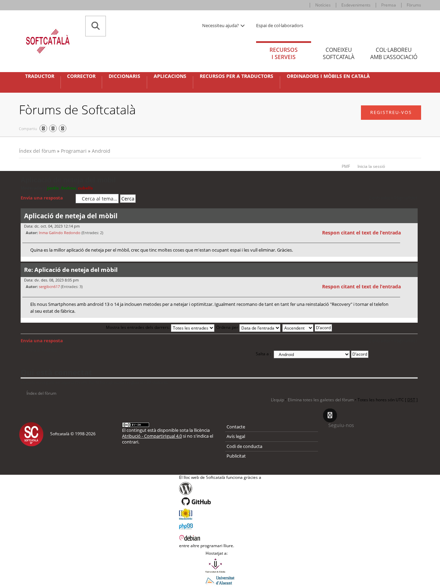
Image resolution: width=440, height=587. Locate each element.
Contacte (236, 427)
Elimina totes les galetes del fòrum (321, 400)
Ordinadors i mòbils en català (328, 76)
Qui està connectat (56, 372)
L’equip (277, 400)
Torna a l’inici (412, 261)
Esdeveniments (356, 5)
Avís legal (236, 436)
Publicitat (236, 456)
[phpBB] (220, 525)
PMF (346, 166)
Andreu (68, 188)
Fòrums (414, 5)
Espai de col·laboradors (279, 25)
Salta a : (263, 354)
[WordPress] (220, 488)
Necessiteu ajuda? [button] (221, 25)
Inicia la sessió (371, 166)
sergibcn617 (49, 286)
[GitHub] (220, 501)
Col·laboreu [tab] (393, 53)
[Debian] (220, 537)
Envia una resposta (42, 198)
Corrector (81, 76)
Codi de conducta (244, 446)
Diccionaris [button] (124, 76)
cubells (85, 188)
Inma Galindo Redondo (59, 232)
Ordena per (227, 327)
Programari (74, 151)
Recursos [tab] (284, 53)
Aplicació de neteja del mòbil (68, 180)
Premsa (388, 5)
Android (101, 151)
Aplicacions (170, 76)
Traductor (39, 76)
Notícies (323, 5)
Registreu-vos (391, 112)
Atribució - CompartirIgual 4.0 (152, 436)
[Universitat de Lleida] (220, 565)
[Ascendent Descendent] (307, 327)
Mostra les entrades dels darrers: (138, 327)
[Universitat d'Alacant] (220, 580)
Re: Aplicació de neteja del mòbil (71, 270)
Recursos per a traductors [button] (236, 76)
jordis (53, 188)
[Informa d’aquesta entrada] (411, 232)
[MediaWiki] (220, 514)
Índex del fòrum (37, 151)
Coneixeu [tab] (338, 53)
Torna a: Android (41, 350)
